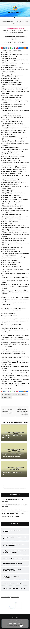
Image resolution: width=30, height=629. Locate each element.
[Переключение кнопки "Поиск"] (28, 0)
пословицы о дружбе (6, 397)
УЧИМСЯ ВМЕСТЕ (15, 12)
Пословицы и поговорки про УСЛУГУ (12, 473)
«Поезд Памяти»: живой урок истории (13, 510)
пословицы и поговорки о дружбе (20, 394)
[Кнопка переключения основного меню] (15, 17)
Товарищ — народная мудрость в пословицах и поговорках (13, 455)
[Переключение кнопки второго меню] (1, 1)
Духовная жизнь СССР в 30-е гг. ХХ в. (12, 516)
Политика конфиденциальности (10, 597)
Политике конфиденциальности (13, 625)
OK (21, 625)
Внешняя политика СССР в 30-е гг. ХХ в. (13, 513)
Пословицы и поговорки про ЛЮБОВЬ (12, 437)
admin (11, 42)
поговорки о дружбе (6, 394)
